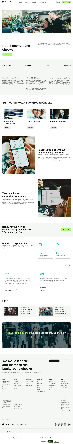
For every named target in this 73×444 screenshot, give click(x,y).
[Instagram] (5, 432)
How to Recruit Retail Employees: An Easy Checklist (60, 311)
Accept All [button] (50, 441)
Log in (58, 2)
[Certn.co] (9, 2)
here (49, 435)
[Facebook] (3, 432)
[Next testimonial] (69, 265)
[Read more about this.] (11, 311)
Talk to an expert (66, 2)
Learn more (7, 127)
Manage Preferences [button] (44, 441)
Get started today (65, 360)
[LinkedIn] (7, 432)
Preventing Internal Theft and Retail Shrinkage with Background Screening (26, 313)
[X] (9, 432)
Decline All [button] (56, 441)
